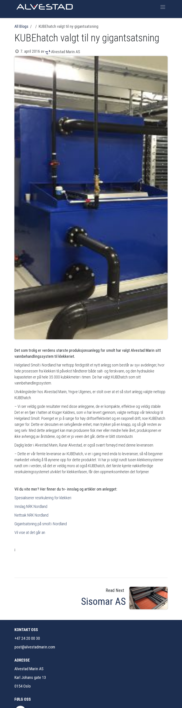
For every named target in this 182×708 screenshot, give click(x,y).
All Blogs (21, 26)
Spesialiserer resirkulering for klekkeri (42, 497)
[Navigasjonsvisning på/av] (163, 7)
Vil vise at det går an (29, 532)
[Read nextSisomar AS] (148, 598)
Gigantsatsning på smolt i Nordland (40, 523)
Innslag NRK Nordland (31, 506)
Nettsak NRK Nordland (31, 515)
